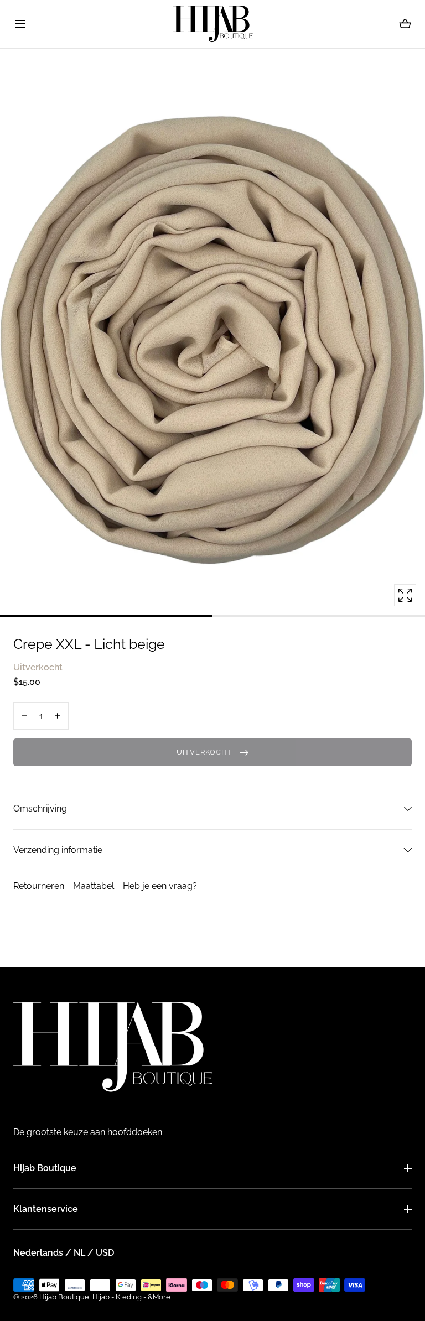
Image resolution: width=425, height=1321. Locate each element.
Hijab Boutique (44, 1168)
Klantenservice (45, 1209)
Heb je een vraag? (160, 886)
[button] (20, 24)
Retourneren (38, 886)
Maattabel (93, 886)
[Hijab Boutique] (213, 24)
